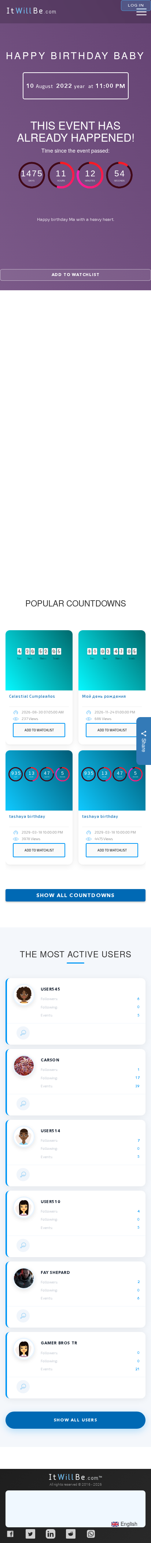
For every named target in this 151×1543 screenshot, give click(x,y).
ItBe (31, 12)
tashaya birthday (27, 816)
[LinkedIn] (50, 1533)
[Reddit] (70, 1533)
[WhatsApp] (90, 1533)
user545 (50, 989)
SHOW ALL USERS (75, 1420)
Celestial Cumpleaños (32, 696)
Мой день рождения (104, 696)
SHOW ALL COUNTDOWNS (75, 895)
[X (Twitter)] (30, 1533)
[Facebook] (9, 1533)
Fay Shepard (55, 1272)
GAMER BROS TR (59, 1343)
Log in (136, 5)
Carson (50, 1060)
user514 (50, 1131)
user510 (50, 1201)
